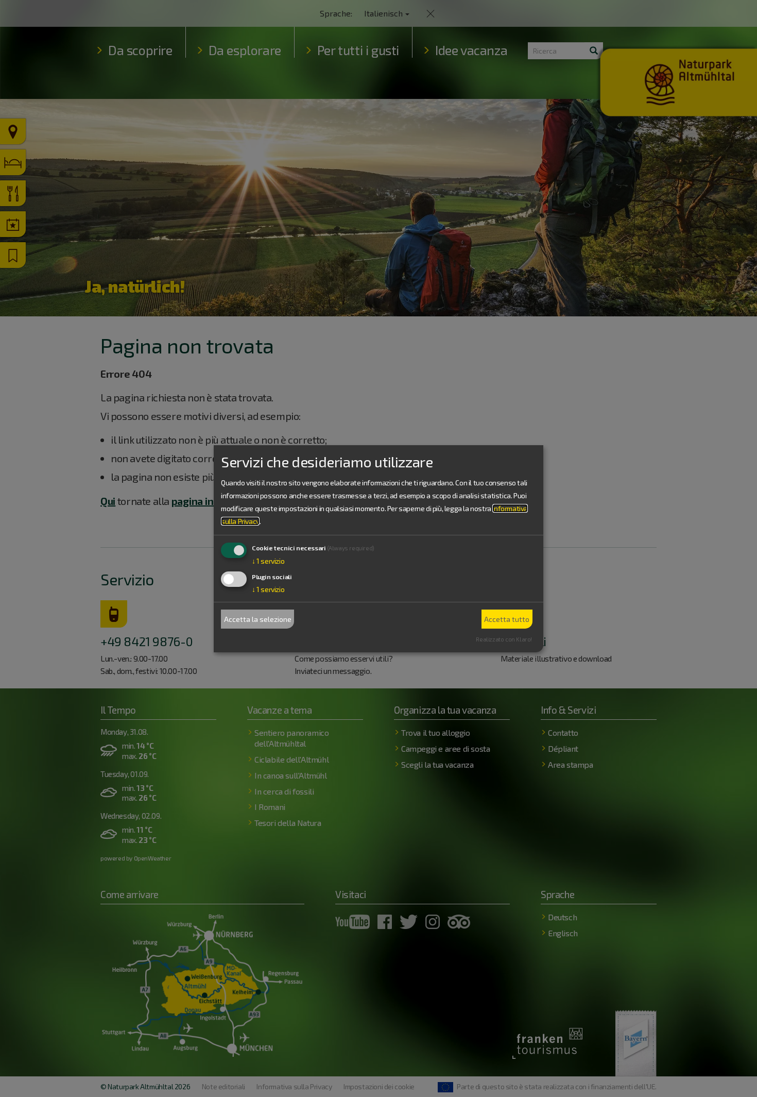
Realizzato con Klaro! (504, 639)
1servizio (268, 560)
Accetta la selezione (257, 619)
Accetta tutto (506, 619)
